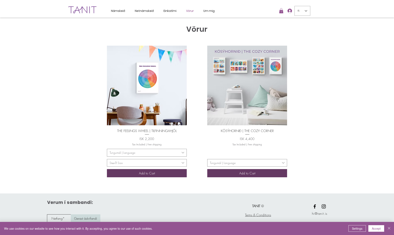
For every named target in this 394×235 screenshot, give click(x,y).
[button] (281, 10)
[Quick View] (147, 85)
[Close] (389, 228)
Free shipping (154, 144)
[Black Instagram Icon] (323, 206)
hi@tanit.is (320, 213)
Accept (376, 228)
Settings (357, 228)
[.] (289, 10)
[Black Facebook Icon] (314, 206)
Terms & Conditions (258, 215)
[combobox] (147, 153)
